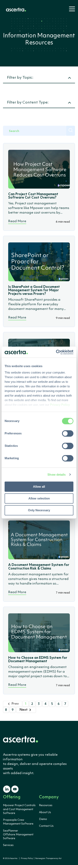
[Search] (70, 131)
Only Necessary (39, 510)
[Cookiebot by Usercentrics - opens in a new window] (56, 352)
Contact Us (46, 826)
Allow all (39, 486)
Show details (56, 474)
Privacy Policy (27, 858)
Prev (15, 703)
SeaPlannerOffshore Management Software (18, 834)
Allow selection (39, 498)
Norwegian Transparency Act (47, 858)
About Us (45, 812)
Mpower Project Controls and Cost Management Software (19, 809)
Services (8, 845)
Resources (45, 805)
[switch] (67, 433)
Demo (43, 819)
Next (23, 709)
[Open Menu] (71, 11)
